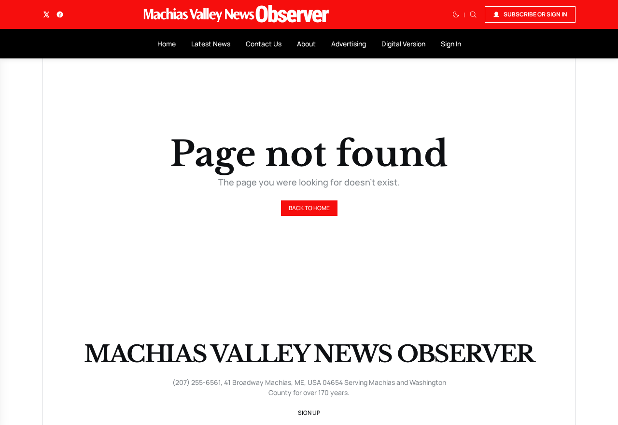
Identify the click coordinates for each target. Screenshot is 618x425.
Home (166, 43)
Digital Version (403, 43)
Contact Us (263, 43)
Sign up (309, 413)
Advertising (348, 43)
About (306, 43)
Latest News (210, 43)
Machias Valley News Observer (309, 354)
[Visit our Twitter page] (46, 14)
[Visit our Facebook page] (60, 14)
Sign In (451, 43)
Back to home (309, 208)
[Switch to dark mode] (456, 14)
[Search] (473, 14)
